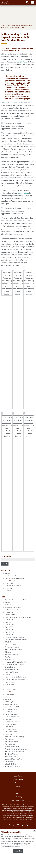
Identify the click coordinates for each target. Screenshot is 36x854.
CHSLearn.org (18, 793)
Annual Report (18, 776)
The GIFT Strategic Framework (14, 752)
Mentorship (8, 699)
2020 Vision (22, 62)
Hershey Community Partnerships (15, 677)
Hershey (7, 674)
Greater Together (10, 667)
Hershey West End (10, 687)
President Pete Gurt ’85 (12, 722)
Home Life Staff (10, 581)
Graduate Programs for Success (15, 664)
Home (3, 25)
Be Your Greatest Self (11, 610)
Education (8, 652)
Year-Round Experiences (12, 766)
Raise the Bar (9, 727)
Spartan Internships (11, 742)
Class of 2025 (9, 630)
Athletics (8, 605)
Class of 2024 (9, 627)
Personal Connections (12, 717)
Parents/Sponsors (11, 714)
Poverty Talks (9, 719)
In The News (9, 583)
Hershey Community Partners (14, 578)
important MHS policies (23, 817)
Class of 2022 (9, 622)
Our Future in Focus (11, 709)
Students (8, 591)
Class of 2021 (9, 620)
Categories (5, 570)
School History (9, 588)
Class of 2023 (9, 625)
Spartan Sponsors (10, 744)
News (8, 25)
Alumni (7, 573)
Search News (6, 556)
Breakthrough (9, 612)
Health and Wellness (11, 672)
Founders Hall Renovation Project (15, 662)
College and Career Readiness (14, 637)
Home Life (8, 692)
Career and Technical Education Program (18, 617)
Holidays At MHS (10, 689)
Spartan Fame (9, 739)
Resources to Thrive (11, 732)
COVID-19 (8, 642)
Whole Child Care (10, 764)
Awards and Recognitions (13, 607)
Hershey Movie (9, 684)
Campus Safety (10, 615)
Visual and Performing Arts (13, 759)
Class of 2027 (9, 635)
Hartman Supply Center (12, 669)
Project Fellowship (10, 724)
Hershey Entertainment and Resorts (16, 679)
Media (18, 786)
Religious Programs (11, 729)
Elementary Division (11, 654)
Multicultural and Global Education (16, 707)
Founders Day (9, 660)
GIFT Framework (18, 779)
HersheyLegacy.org (18, 800)
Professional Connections (13, 586)
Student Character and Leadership (16, 749)
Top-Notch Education (11, 754)
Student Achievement (12, 747)
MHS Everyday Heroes (12, 702)
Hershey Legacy (10, 682)
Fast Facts (8, 657)
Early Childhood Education (13, 649)
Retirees (18, 790)
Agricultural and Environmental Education (18, 600)
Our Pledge (8, 712)
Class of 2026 (9, 632)
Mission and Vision (11, 704)
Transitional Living (11, 757)
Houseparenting (10, 694)
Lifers (7, 697)
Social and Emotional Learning (14, 737)
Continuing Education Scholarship (16, 640)
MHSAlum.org (18, 797)
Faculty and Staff (10, 576)
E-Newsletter (18, 783)
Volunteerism (9, 761)
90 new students (23, 193)
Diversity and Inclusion (12, 647)
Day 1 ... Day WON (10, 645)
